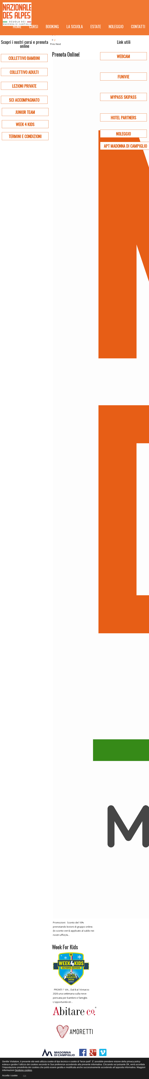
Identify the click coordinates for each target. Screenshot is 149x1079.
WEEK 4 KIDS (25, 124)
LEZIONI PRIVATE (24, 86)
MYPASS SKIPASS (123, 97)
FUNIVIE (123, 76)
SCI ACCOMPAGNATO (24, 100)
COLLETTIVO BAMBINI (24, 58)
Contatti (138, 26)
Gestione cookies (23, 1070)
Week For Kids (65, 947)
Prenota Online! (66, 54)
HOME (17, 26)
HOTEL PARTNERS (123, 117)
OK (24, 1075)
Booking (52, 26)
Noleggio (116, 26)
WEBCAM (123, 56)
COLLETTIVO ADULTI (24, 72)
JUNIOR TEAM (25, 112)
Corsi (33, 26)
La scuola (75, 26)
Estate (95, 26)
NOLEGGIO (123, 134)
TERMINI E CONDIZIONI (25, 136)
